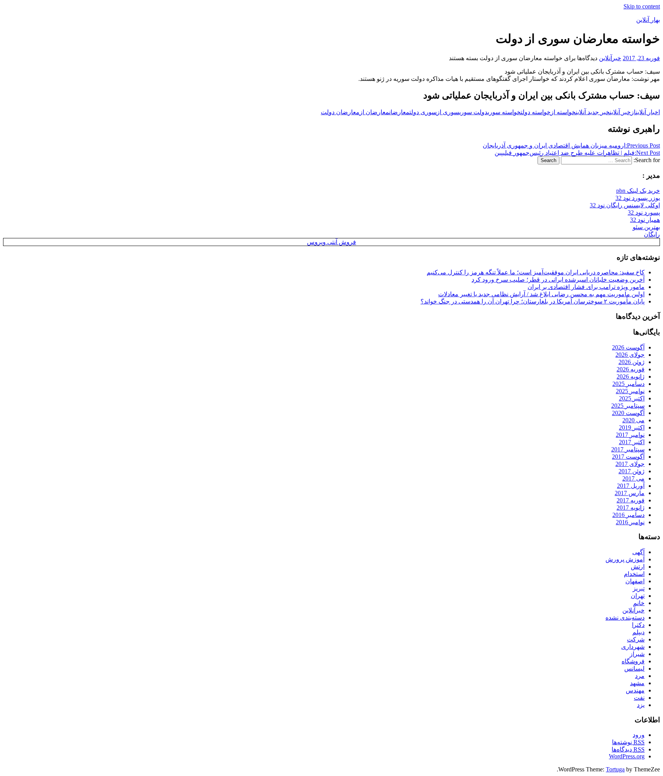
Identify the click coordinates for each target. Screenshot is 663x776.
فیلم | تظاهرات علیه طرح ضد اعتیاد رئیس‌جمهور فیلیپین (577, 152)
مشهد (637, 683)
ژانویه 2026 (631, 376)
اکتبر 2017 (632, 442)
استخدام (634, 574)
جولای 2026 (630, 354)
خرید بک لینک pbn (638, 190)
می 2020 (633, 420)
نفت (639, 697)
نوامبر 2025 (630, 391)
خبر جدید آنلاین (593, 112)
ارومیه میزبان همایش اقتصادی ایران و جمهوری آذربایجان (571, 145)
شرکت (636, 639)
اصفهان (635, 581)
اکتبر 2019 (632, 427)
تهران (638, 595)
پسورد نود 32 (644, 212)
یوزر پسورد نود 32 (637, 198)
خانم (639, 603)
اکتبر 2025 (632, 398)
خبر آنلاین (620, 112)
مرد (640, 676)
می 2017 (633, 478)
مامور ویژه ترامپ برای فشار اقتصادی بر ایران (586, 287)
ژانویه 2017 (631, 507)
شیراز (637, 654)
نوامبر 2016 (630, 522)
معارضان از (374, 112)
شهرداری (633, 646)
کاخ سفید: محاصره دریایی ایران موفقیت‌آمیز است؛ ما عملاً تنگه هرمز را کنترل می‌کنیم (536, 272)
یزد (641, 705)
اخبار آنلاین (648, 112)
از (633, 112)
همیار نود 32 (645, 220)
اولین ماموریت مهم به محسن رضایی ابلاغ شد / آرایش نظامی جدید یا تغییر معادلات (541, 294)
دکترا (638, 625)
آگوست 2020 (628, 413)
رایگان (652, 234)
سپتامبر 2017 (628, 449)
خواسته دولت (536, 112)
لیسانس (634, 668)
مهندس (635, 690)
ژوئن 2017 (631, 471)
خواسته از (563, 112)
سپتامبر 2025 (628, 405)
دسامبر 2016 (628, 515)
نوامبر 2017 (630, 434)
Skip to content (641, 6)
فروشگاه (633, 661)
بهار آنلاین (648, 19)
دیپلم (638, 632)
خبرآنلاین (610, 58)
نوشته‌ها (628, 742)
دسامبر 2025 (628, 384)
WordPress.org (627, 756)
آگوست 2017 (628, 456)
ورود (639, 735)
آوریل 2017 (631, 485)
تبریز (639, 588)
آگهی (638, 552)
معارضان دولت (340, 112)
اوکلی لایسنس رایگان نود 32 (625, 205)
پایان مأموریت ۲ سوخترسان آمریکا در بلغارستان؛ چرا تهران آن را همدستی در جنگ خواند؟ (533, 301)
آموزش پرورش (625, 559)
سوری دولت (423, 112)
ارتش (638, 566)
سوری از (448, 112)
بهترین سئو (646, 227)
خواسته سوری (504, 112)
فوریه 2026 (631, 369)
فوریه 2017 (631, 500)
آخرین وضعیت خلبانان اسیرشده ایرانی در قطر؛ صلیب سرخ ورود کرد (558, 279)
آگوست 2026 (628, 347)
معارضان (399, 112)
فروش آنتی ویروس (331, 242)
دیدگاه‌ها (628, 749)
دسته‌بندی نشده (625, 617)
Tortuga (615, 769)
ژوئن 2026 (631, 362)
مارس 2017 (630, 493)
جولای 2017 (630, 464)
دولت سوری (473, 112)
